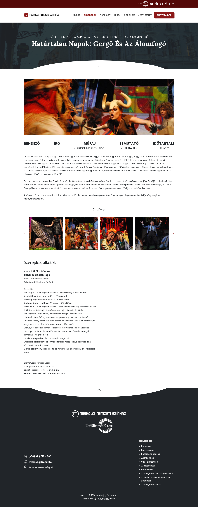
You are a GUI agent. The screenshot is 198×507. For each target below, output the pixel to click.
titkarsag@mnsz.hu (40, 462)
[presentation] (25, 234)
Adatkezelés (147, 457)
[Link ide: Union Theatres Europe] (143, 3)
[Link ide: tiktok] (166, 4)
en (173, 3)
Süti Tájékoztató (149, 461)
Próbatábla (147, 469)
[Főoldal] (41, 15)
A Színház (129, 15)
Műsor (76, 15)
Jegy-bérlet (145, 15)
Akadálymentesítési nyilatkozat (157, 473)
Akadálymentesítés (151, 484)
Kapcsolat (146, 446)
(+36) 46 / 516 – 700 (40, 456)
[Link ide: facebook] (156, 4)
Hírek (117, 15)
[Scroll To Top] (193, 504)
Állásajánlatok (148, 465)
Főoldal (57, 37)
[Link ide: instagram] (161, 4)
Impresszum (147, 450)
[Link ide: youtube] (151, 4)
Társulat (105, 15)
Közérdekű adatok (150, 454)
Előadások (90, 15)
